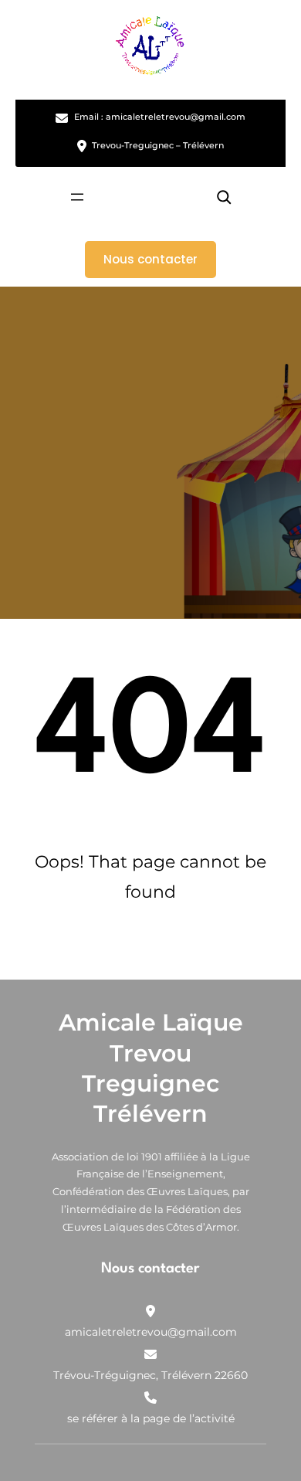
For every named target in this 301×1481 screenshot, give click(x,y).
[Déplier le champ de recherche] (223, 196)
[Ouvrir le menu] (77, 197)
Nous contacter (150, 259)
